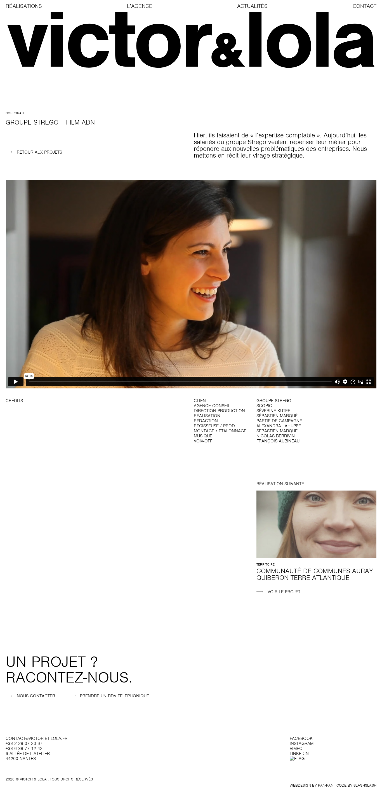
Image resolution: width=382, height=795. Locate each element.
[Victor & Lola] (191, 40)
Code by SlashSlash (356, 785)
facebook (301, 738)
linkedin (299, 753)
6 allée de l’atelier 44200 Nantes (28, 756)
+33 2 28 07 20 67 (24, 743)
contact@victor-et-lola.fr (36, 738)
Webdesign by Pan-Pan (311, 785)
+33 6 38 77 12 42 (24, 748)
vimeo (296, 748)
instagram (301, 743)
